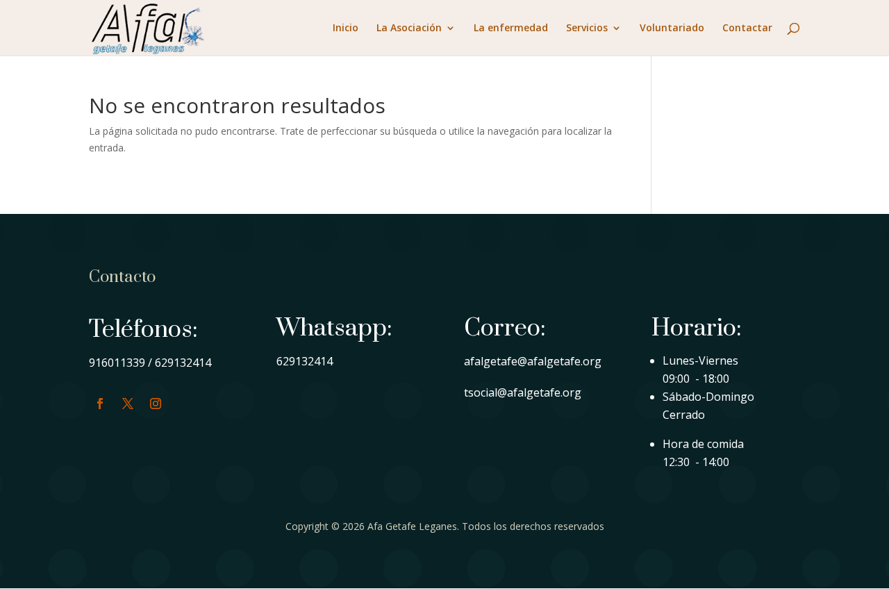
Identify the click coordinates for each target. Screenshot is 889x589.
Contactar (747, 28)
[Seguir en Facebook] (100, 403)
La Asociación (409, 28)
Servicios (587, 28)
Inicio (345, 28)
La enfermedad (511, 28)
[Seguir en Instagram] (155, 403)
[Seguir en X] (128, 403)
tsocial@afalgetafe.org (522, 392)
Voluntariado (672, 28)
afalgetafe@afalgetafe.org (532, 361)
